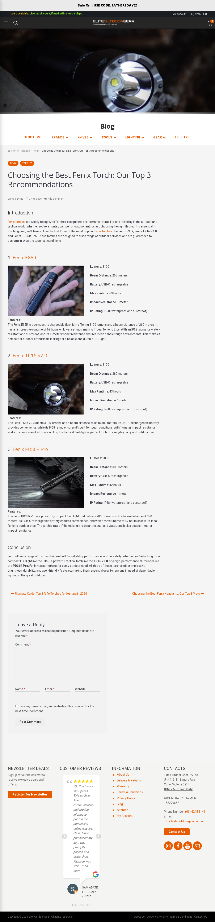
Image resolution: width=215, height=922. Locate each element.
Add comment (56, 198)
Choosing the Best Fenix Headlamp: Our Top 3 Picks (166, 593)
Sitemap (122, 810)
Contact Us (177, 832)
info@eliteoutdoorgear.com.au (184, 821)
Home (15, 150)
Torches (27, 163)
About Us (123, 774)
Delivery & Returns (129, 780)
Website (80, 689)
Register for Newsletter (29, 794)
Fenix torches (16, 221)
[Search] (15, 23)
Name (20, 689)
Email (50, 689)
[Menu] (6, 23)
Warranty (123, 786)
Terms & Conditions (130, 792)
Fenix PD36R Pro (30, 449)
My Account (179, 14)
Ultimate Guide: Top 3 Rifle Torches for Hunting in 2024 (51, 593)
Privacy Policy (126, 798)
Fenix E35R (24, 258)
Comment (23, 644)
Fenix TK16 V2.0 (30, 356)
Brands (25, 150)
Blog (120, 804)
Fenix (36, 150)
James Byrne (15, 198)
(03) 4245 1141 (198, 14)
